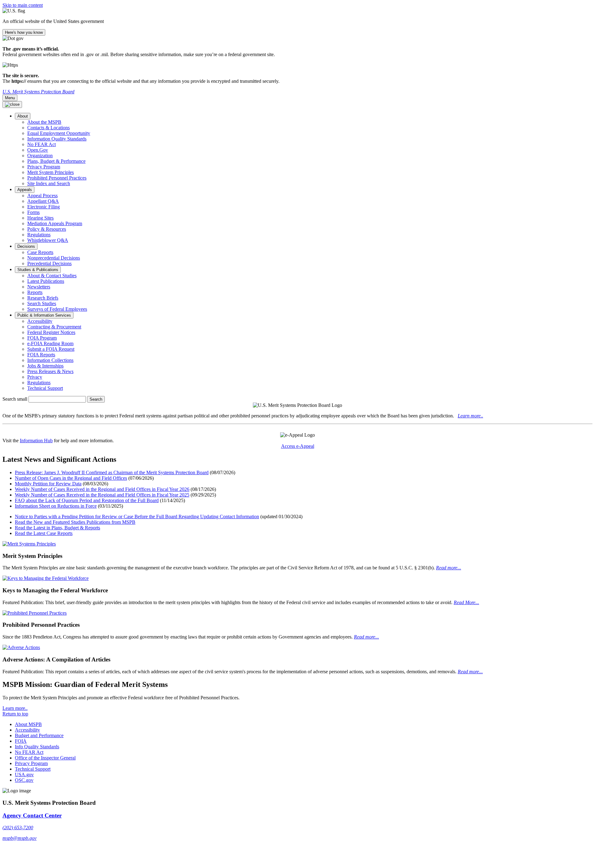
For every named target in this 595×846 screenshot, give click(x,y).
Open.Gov (37, 150)
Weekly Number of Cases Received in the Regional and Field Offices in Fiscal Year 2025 (102, 494)
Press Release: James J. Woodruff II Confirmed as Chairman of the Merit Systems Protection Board (112, 472)
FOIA (21, 741)
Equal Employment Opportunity (58, 133)
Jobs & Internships (45, 365)
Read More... (466, 602)
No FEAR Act (41, 144)
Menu (10, 98)
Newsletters (38, 286)
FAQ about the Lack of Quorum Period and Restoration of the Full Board (87, 500)
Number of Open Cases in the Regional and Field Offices (71, 478)
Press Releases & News (50, 371)
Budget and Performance (39, 735)
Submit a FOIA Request (50, 349)
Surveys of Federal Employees (57, 309)
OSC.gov (24, 780)
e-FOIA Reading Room (50, 343)
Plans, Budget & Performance (56, 161)
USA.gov (24, 774)
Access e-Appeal (297, 446)
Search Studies (41, 303)
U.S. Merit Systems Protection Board (38, 91)
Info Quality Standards (37, 746)
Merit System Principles (50, 172)
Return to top (15, 713)
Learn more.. (470, 415)
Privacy (34, 377)
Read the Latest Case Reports (44, 533)
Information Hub (36, 440)
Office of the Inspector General (45, 757)
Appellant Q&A (43, 201)
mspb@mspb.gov (19, 838)
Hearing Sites (40, 217)
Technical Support (45, 388)
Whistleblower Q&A (47, 240)
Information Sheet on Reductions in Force (56, 506)
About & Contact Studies (52, 275)
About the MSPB (44, 122)
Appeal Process (42, 195)
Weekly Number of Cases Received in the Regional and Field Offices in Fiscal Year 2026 (102, 489)
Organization (40, 155)
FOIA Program (42, 338)
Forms (33, 212)
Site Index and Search (48, 183)
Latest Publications (45, 281)
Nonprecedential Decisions (53, 257)
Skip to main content (22, 5)
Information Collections (50, 360)
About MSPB (28, 724)
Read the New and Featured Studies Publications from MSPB (75, 522)
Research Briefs (42, 298)
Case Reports (40, 252)
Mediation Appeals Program (54, 223)
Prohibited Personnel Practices (56, 177)
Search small (14, 399)
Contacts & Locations (48, 127)
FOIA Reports (41, 354)
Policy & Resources (46, 229)
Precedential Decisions (49, 263)
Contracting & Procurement (54, 326)
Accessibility (39, 321)
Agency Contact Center (32, 815)
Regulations (39, 234)
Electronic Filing (43, 206)
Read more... (448, 567)
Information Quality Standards (56, 138)
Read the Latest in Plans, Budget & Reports (57, 527)
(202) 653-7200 (17, 827)
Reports (34, 292)
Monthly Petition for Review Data (48, 483)
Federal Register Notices (51, 332)
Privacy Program (43, 166)
